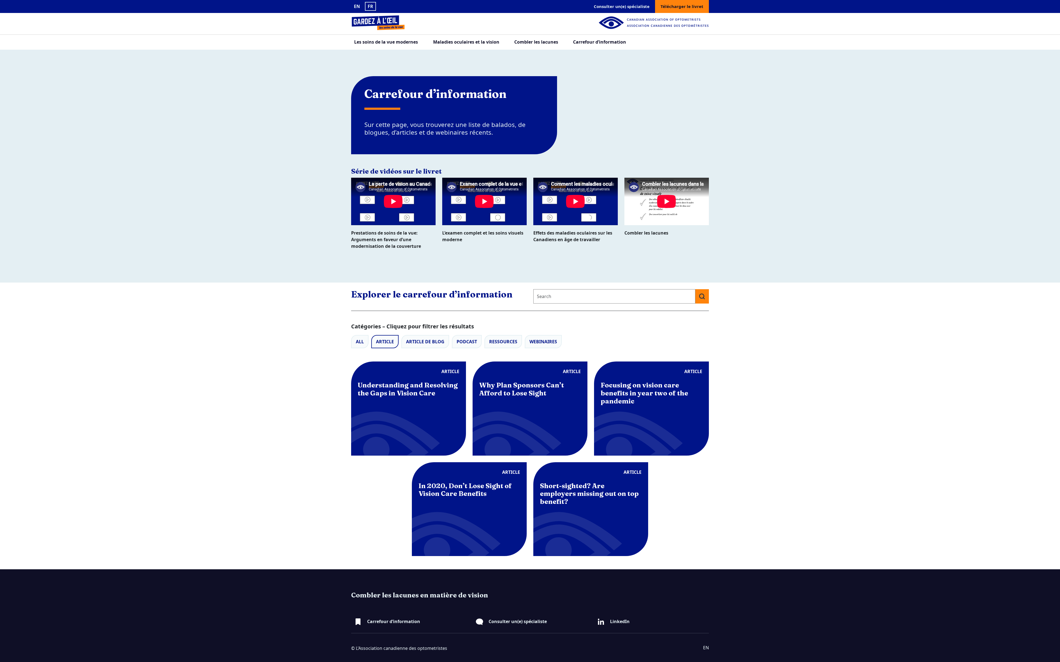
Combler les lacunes (536, 42)
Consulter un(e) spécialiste (622, 6)
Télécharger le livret (682, 6)
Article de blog (425, 342)
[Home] (383, 22)
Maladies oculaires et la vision (466, 42)
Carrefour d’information (599, 42)
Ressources (503, 342)
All (360, 342)
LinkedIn (620, 621)
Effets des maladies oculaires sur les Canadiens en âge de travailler (572, 236)
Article (385, 342)
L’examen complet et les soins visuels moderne (482, 236)
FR (370, 6)
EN (357, 6)
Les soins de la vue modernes (386, 42)
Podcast (467, 342)
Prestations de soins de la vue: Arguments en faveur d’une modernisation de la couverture (386, 239)
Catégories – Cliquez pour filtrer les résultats (412, 326)
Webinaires (543, 342)
